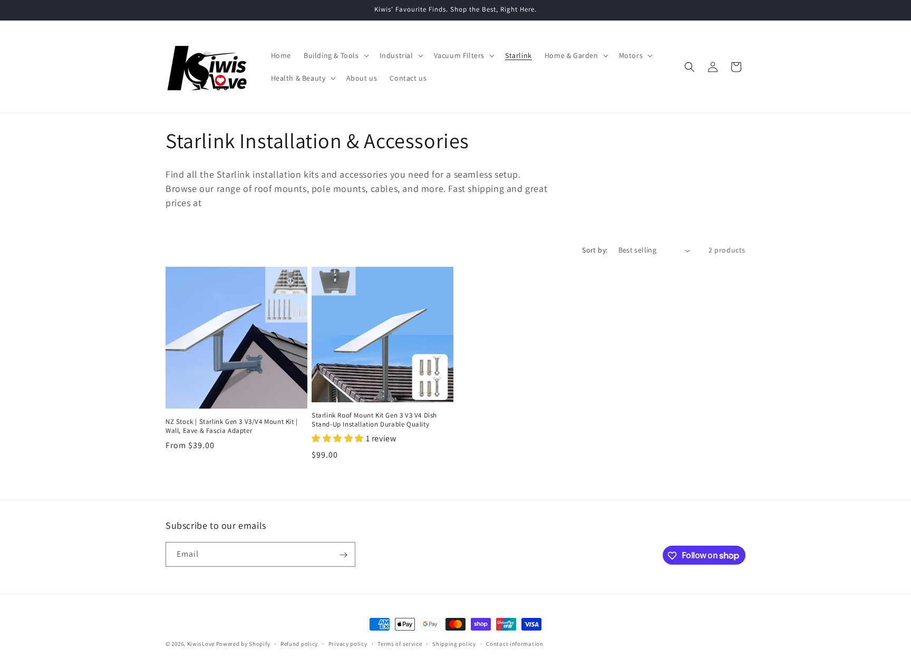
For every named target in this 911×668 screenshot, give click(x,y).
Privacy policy (347, 643)
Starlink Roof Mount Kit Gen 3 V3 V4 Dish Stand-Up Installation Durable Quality (374, 420)
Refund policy (299, 643)
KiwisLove (201, 643)
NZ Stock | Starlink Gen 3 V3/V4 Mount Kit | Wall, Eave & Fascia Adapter (232, 426)
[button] (335, 55)
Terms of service (399, 643)
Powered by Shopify (243, 643)
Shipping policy (454, 643)
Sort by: (594, 250)
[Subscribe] (343, 555)
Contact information (514, 643)
